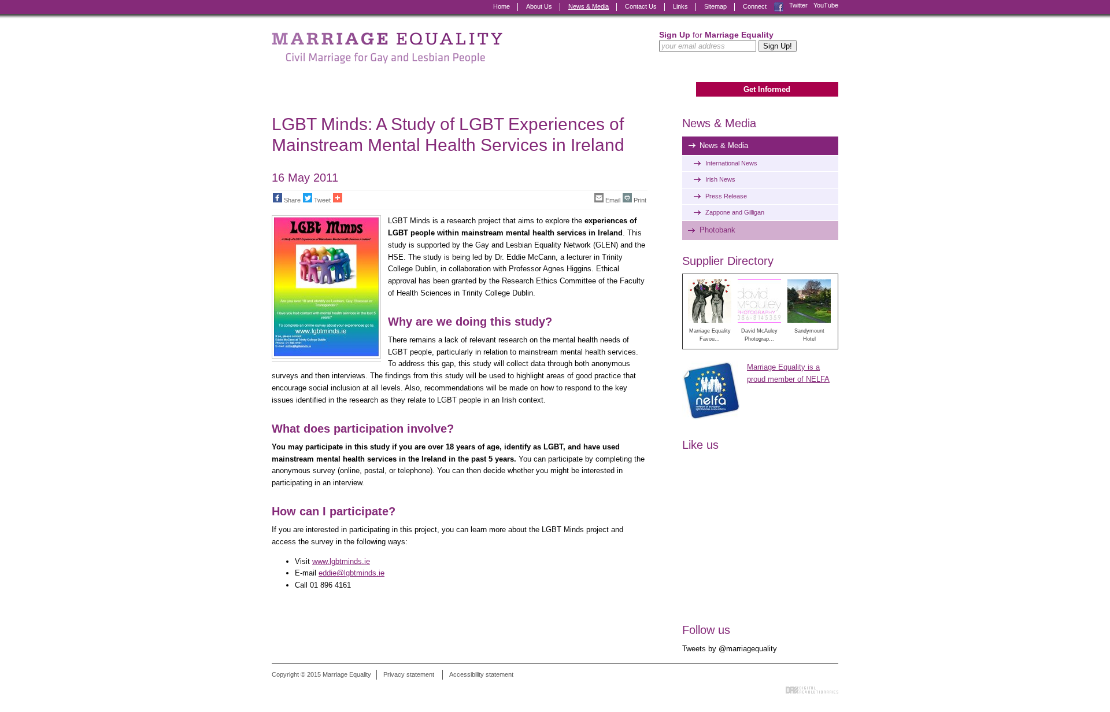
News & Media (588, 6)
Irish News (720, 179)
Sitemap (715, 6)
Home (501, 6)
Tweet (322, 200)
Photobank (717, 230)
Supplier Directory (728, 260)
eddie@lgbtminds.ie (351, 573)
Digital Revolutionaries (812, 690)
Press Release (726, 196)
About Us (539, 6)
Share (292, 200)
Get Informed (766, 89)
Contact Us (641, 6)
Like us (700, 444)
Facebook (778, 5)
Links (680, 6)
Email (612, 200)
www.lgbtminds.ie (341, 561)
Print (640, 200)
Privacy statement (408, 674)
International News (731, 163)
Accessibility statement (481, 674)
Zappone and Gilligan (734, 212)
